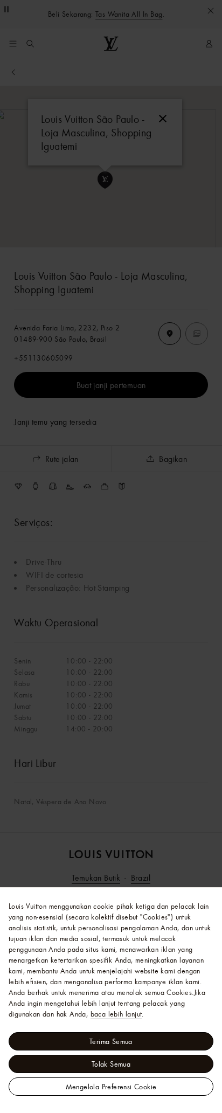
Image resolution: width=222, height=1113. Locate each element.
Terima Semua (111, 1041)
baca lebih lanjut (116, 1014)
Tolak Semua (111, 1064)
